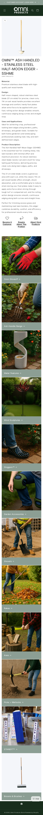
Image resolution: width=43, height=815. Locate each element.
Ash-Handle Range (13, 326)
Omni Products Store (17, 812)
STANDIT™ (9, 749)
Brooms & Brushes (13, 796)
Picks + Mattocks (12, 702)
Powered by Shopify (32, 812)
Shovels (8, 561)
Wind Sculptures (12, 420)
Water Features (11, 373)
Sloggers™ (9, 467)
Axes (6, 655)
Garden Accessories (14, 514)
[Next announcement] (38, 2)
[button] (4, 10)
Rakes (7, 608)
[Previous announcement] (4, 2)
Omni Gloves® (11, 279)
